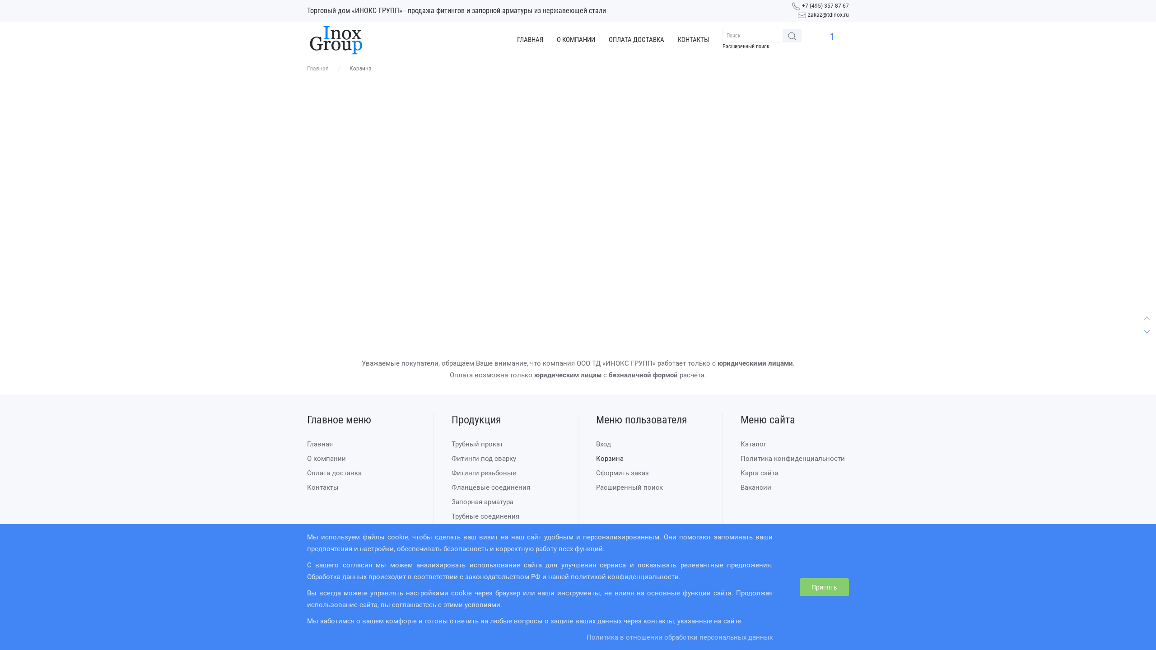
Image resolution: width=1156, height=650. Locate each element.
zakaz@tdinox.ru (828, 15)
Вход (603, 444)
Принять (824, 587)
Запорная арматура (482, 502)
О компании (576, 40)
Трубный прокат (477, 444)
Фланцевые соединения (491, 487)
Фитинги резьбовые (484, 473)
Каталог (753, 444)
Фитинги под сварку (484, 459)
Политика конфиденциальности (793, 459)
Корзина (610, 459)
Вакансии (756, 487)
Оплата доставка (636, 40)
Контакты (693, 40)
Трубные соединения (485, 516)
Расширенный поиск (745, 46)
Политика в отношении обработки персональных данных (680, 637)
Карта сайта (759, 473)
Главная (530, 40)
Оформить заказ (622, 473)
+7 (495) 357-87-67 (825, 6)
